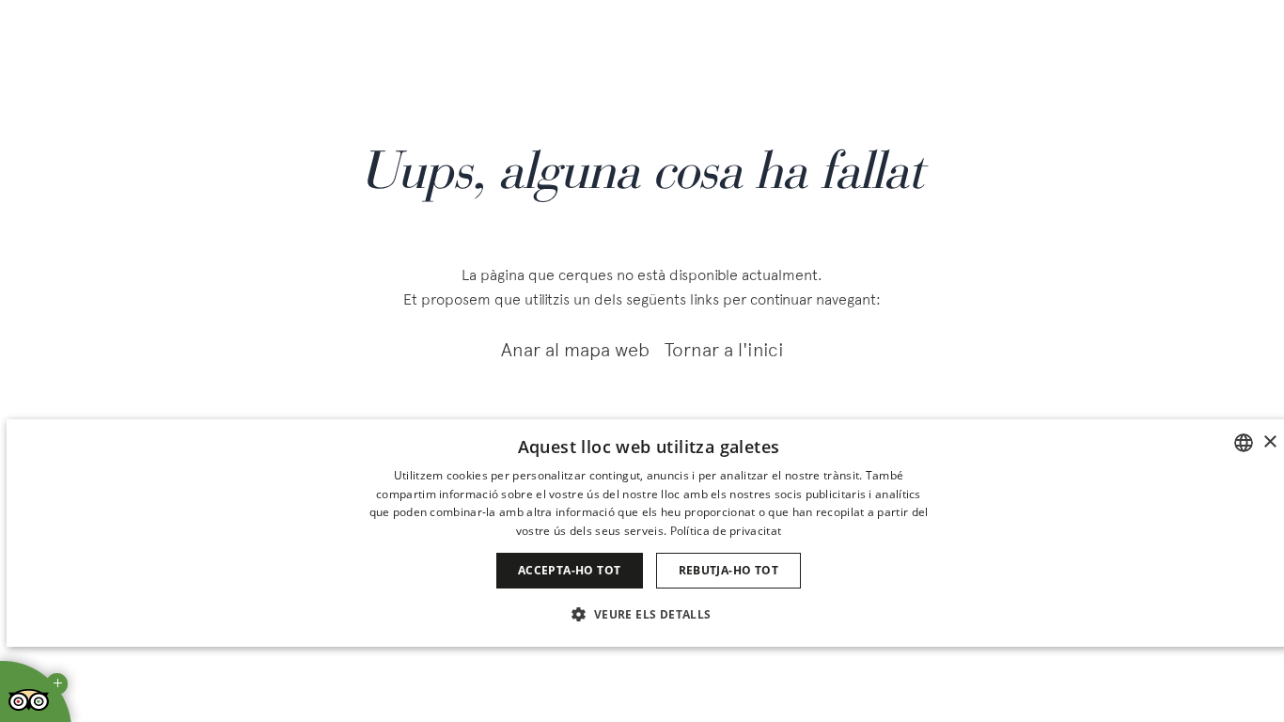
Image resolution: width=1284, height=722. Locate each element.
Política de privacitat (726, 531)
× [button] (1269, 442)
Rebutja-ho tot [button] (729, 570)
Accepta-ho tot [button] (569, 570)
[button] (648, 613)
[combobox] (1243, 442)
